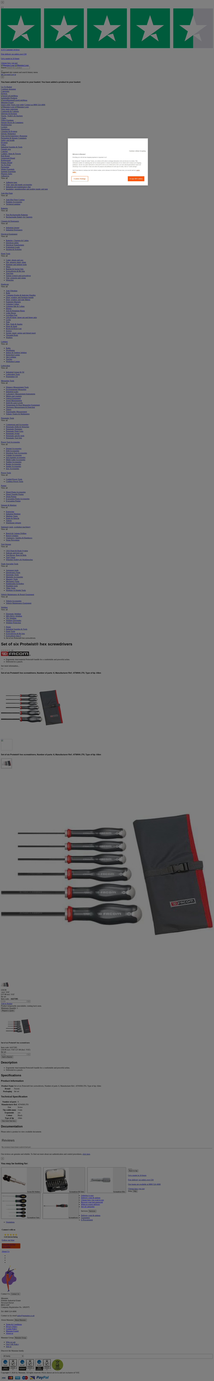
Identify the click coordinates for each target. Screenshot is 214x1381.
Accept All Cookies (136, 179)
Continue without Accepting (137, 151)
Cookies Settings (80, 179)
